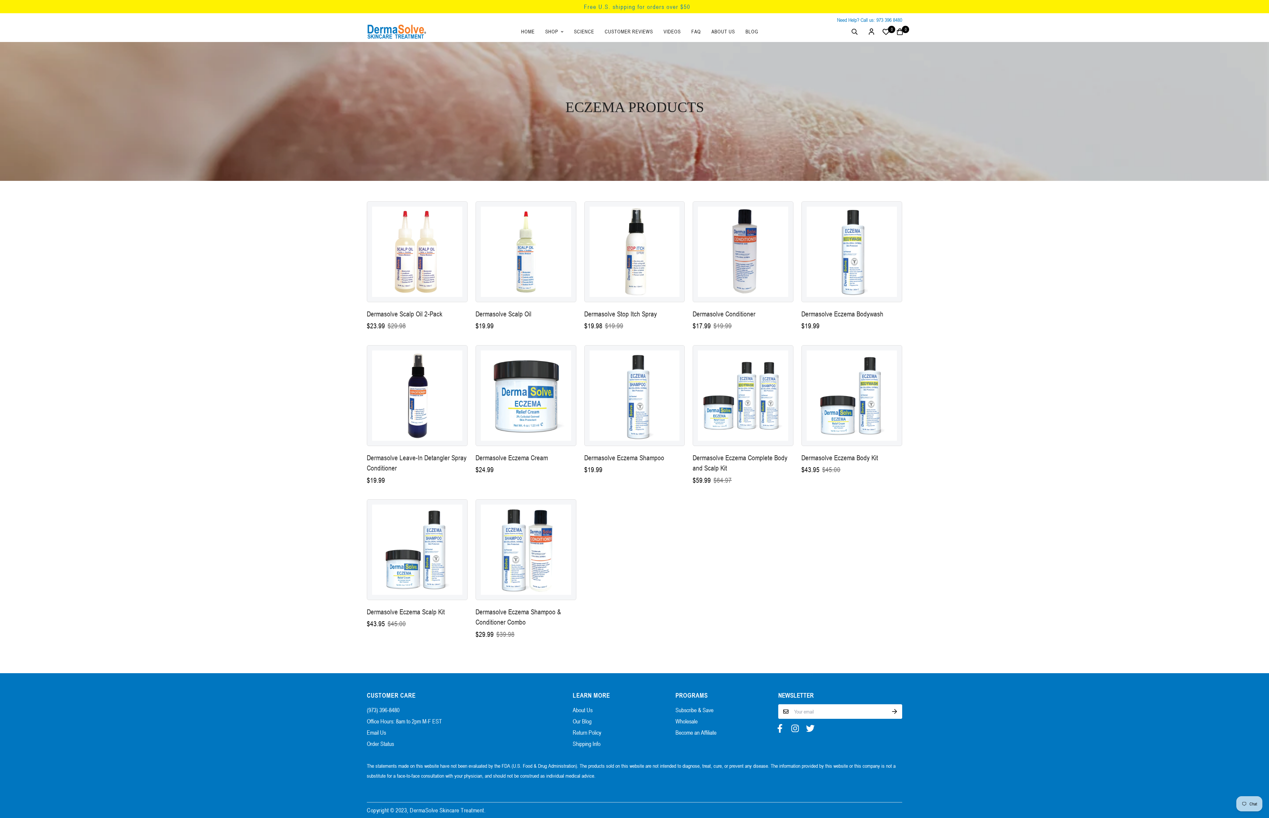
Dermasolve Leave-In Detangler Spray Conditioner (417, 463)
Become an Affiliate (695, 732)
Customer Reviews (629, 31)
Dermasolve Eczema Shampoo (624, 458)
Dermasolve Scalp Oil (503, 314)
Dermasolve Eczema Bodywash (842, 314)
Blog (752, 31)
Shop (551, 31)
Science (584, 31)
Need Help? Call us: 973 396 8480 (869, 20)
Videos (672, 31)
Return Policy (587, 732)
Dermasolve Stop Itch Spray (620, 314)
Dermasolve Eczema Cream (512, 458)
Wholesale (686, 721)
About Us (723, 31)
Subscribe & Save (694, 710)
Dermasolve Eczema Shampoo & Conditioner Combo (518, 617)
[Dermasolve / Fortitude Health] (396, 31)
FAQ (696, 31)
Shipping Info (586, 743)
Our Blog (582, 721)
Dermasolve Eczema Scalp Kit (406, 612)
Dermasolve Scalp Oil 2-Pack (404, 314)
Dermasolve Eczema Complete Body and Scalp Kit (740, 463)
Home (528, 31)
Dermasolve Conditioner (724, 314)
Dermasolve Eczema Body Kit (839, 458)
